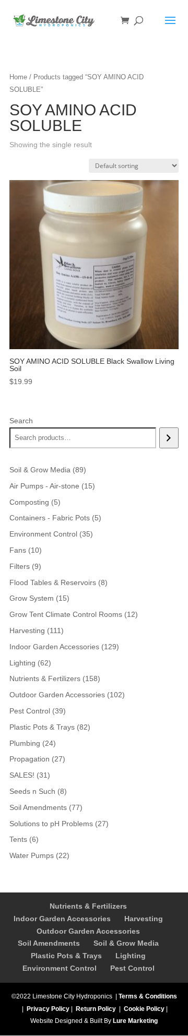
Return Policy (96, 1009)
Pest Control (132, 968)
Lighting (130, 955)
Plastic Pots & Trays (66, 955)
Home (18, 77)
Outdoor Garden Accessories (88, 931)
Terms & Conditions (148, 996)
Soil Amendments (49, 943)
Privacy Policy (48, 1009)
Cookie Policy (144, 1009)
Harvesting (143, 918)
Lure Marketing (135, 1021)
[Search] (169, 437)
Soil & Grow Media (126, 943)
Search (21, 420)
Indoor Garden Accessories (62, 918)
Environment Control (59, 968)
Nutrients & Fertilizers (88, 906)
